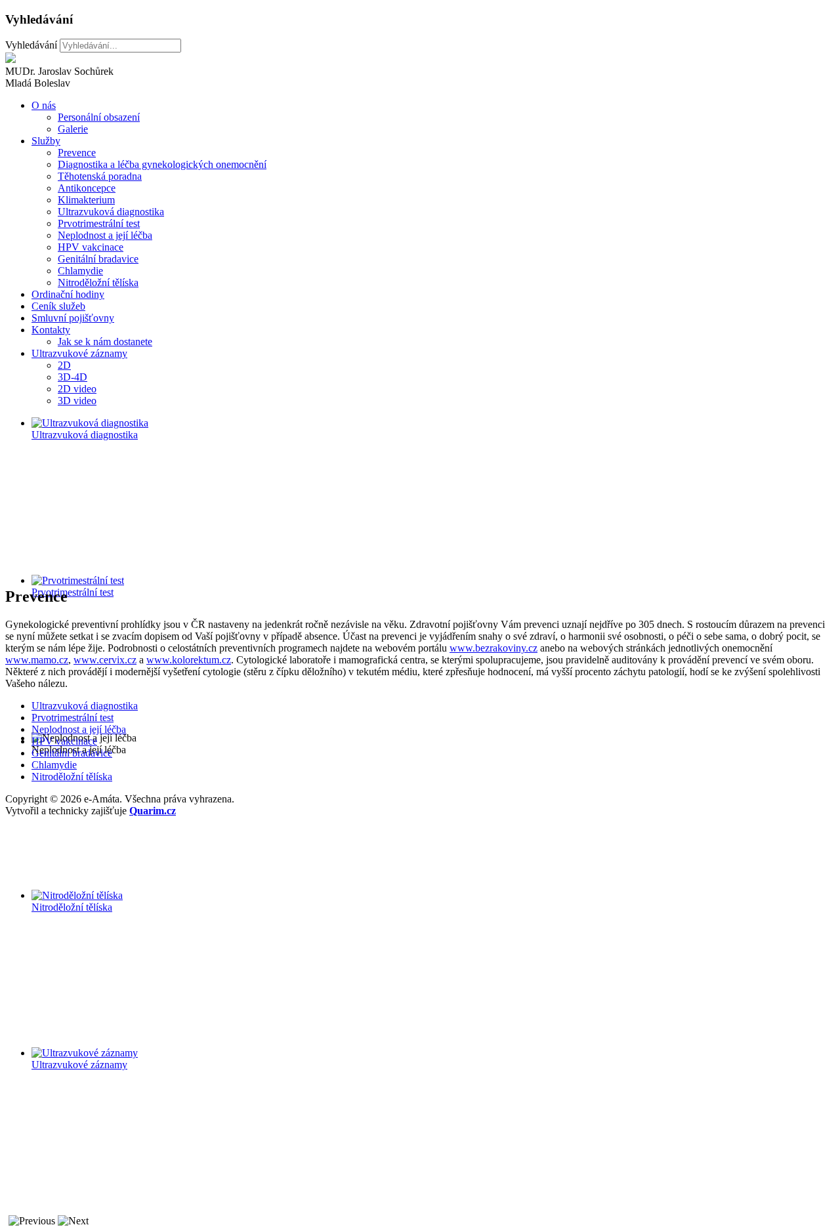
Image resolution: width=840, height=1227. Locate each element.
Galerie (73, 129)
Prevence (77, 152)
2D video (77, 388)
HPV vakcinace (90, 247)
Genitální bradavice (98, 258)
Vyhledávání (31, 45)
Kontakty (51, 329)
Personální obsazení (99, 117)
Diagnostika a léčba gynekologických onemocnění (162, 164)
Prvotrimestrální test (99, 223)
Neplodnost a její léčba (105, 235)
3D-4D (72, 377)
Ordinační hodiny (68, 294)
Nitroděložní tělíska (98, 282)
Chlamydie (80, 270)
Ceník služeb (58, 306)
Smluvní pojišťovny (73, 317)
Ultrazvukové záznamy (79, 353)
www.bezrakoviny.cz (493, 648)
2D (64, 365)
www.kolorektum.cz (188, 659)
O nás (44, 105)
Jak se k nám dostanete (105, 341)
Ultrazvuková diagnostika (111, 211)
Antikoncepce (87, 188)
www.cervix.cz (105, 659)
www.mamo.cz (36, 659)
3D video (77, 400)
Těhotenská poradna (100, 176)
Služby (46, 140)
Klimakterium (86, 199)
